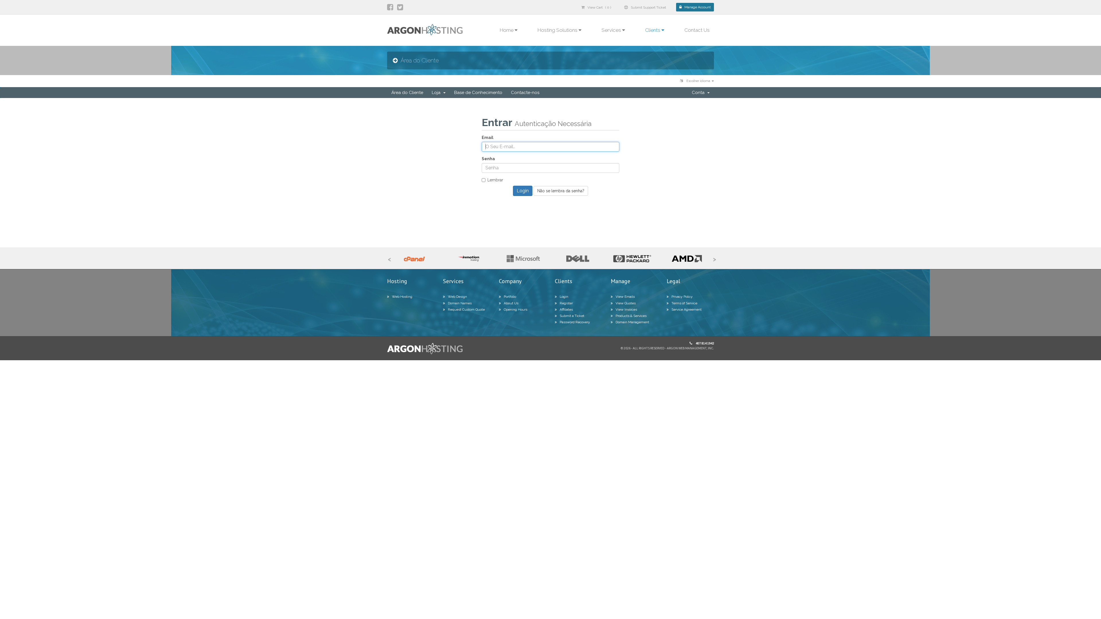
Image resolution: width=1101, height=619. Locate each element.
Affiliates (566, 309)
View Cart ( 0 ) (599, 7)
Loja (437, 92)
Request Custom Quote (466, 309)
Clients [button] (653, 30)
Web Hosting (402, 297)
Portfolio (510, 297)
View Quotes (626, 303)
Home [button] (507, 30)
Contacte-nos (525, 92)
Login (564, 297)
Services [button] (612, 30)
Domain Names (460, 303)
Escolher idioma (698, 81)
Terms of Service (684, 303)
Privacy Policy (682, 297)
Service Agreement (686, 309)
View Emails (625, 297)
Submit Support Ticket (648, 7)
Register (566, 303)
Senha (488, 158)
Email (487, 137)
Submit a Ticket (572, 316)
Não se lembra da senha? (560, 191)
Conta (699, 92)
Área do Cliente (407, 92)
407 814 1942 (704, 343)
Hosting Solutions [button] (558, 30)
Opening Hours (515, 309)
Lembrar (495, 180)
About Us (511, 303)
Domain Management (632, 322)
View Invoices (626, 309)
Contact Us (697, 30)
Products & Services (631, 316)
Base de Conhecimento (478, 92)
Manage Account (697, 7)
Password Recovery (575, 322)
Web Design (457, 297)
